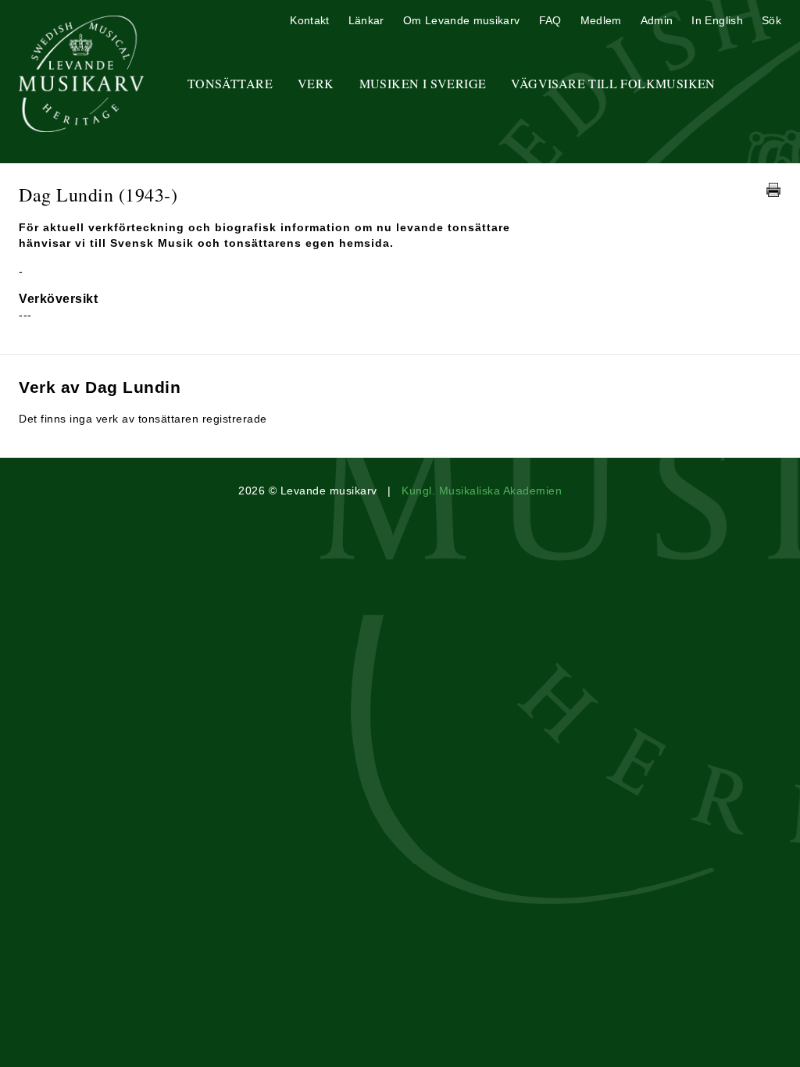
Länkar (366, 20)
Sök (771, 20)
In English (717, 20)
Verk (316, 83)
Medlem (601, 20)
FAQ (550, 20)
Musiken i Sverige (423, 83)
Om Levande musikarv (461, 20)
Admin (657, 20)
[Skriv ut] (773, 190)
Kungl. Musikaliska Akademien (482, 490)
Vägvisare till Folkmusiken (613, 83)
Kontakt (309, 20)
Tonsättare (230, 83)
